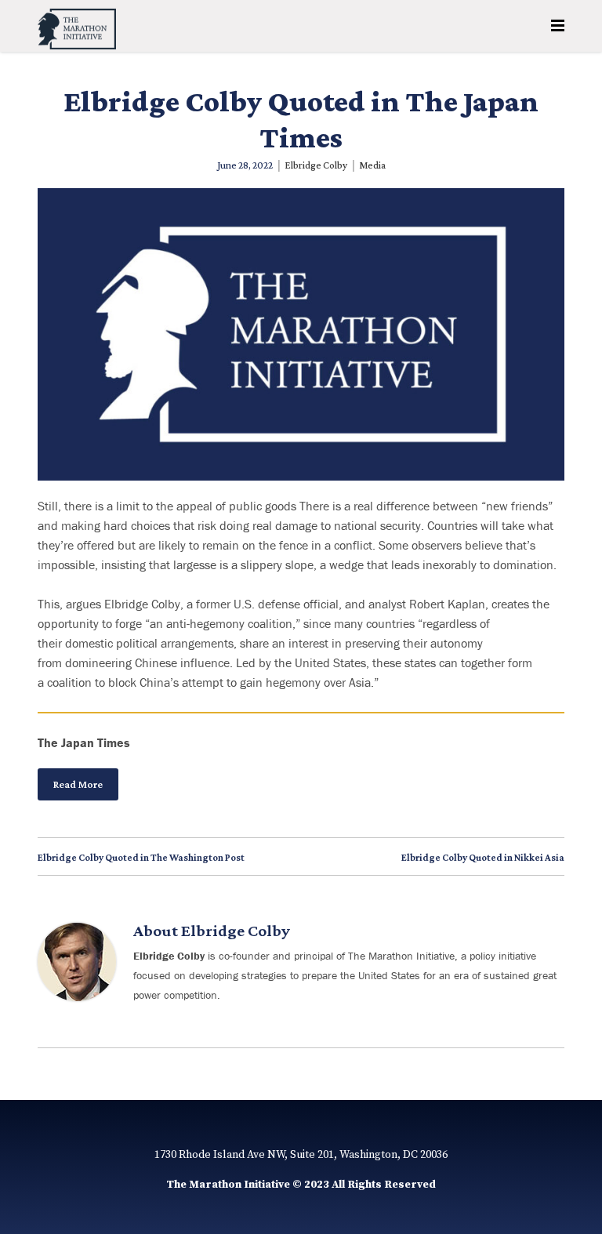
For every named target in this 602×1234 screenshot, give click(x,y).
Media (372, 165)
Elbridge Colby (316, 165)
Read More (78, 784)
